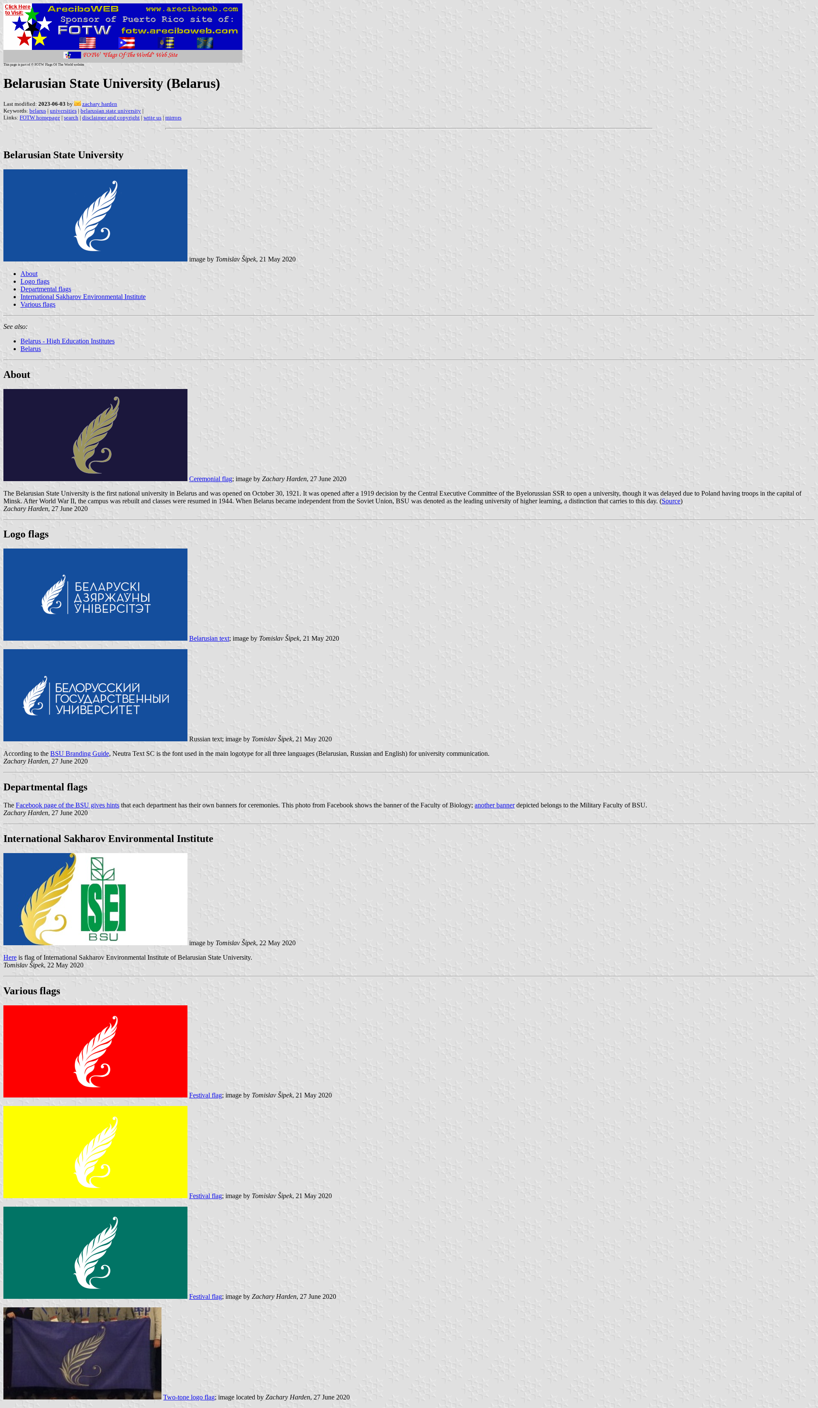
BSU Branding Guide (79, 753)
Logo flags (34, 281)
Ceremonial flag (210, 478)
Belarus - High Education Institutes (67, 341)
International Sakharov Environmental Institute (83, 296)
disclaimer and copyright (111, 117)
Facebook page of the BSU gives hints (67, 805)
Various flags (37, 304)
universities (63, 110)
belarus (37, 110)
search (71, 117)
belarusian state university (111, 110)
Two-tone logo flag (189, 1397)
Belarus (30, 348)
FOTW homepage (40, 117)
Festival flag (205, 1095)
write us (152, 117)
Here (10, 957)
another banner (495, 805)
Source (671, 501)
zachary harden (99, 104)
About (28, 273)
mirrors (173, 117)
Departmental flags (45, 289)
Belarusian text (209, 638)
